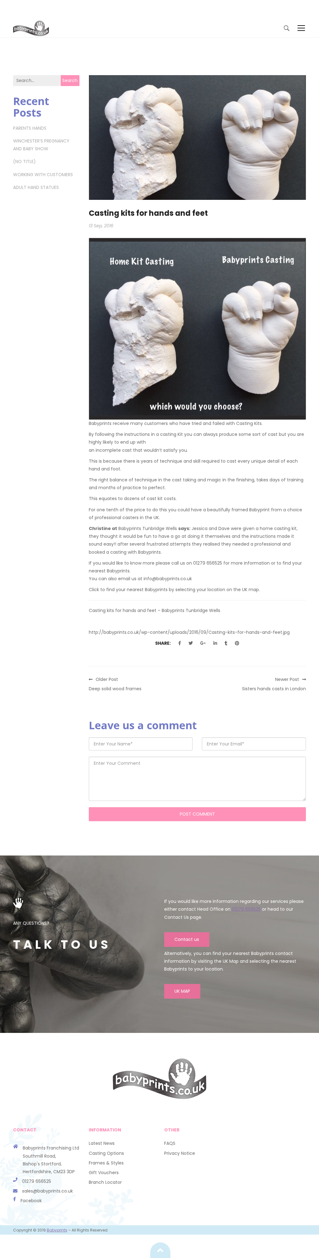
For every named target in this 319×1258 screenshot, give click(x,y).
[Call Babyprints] (17, 1191)
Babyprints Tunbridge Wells (147, 528)
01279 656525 (246, 909)
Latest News (102, 1143)
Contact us (186, 939)
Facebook (31, 1201)
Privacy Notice (179, 1153)
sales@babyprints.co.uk (47, 1191)
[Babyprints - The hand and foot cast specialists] (31, 28)
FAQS (169, 1143)
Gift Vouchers (104, 1172)
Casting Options (106, 1153)
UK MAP (182, 991)
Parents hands (29, 128)
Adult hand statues (36, 187)
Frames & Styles (106, 1163)
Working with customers (43, 174)
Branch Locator (105, 1182)
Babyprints (57, 1230)
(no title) (24, 161)
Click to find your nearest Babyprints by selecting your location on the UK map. (174, 589)
